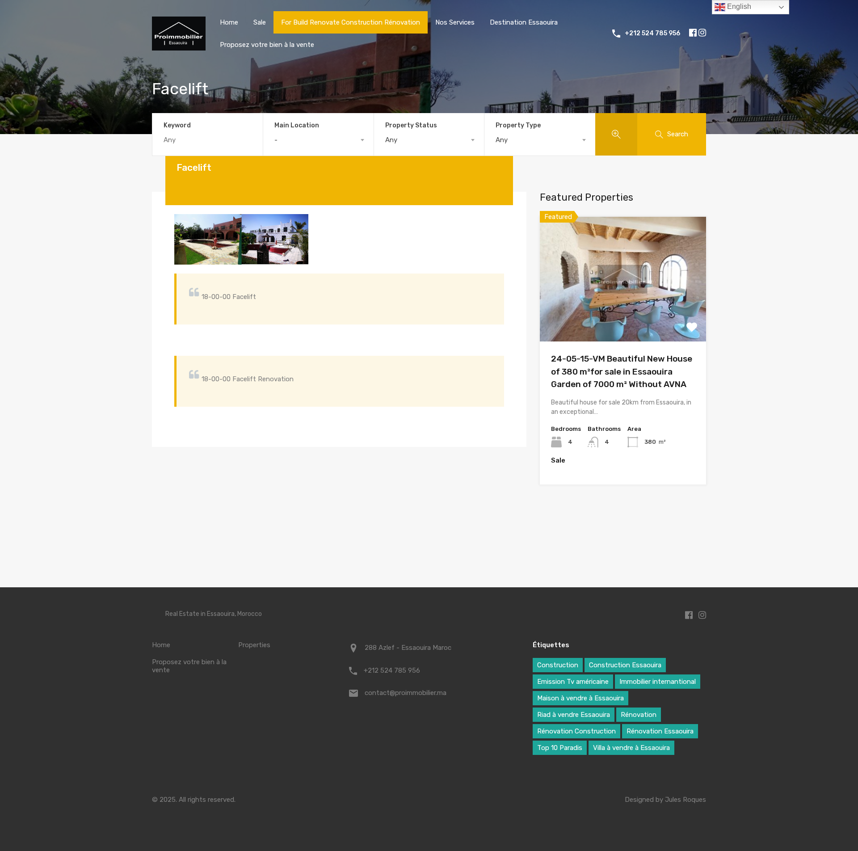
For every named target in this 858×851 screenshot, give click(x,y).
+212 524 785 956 (652, 33)
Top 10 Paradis (559, 748)
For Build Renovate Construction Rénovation (350, 22)
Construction (557, 665)
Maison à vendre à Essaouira (580, 698)
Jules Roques (685, 800)
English (738, 6)
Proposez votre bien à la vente (267, 45)
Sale (259, 22)
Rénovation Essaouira (660, 731)
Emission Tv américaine (573, 682)
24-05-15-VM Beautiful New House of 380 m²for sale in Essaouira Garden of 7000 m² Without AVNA (621, 371)
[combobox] (318, 140)
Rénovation (638, 715)
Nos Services (455, 22)
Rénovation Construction (576, 731)
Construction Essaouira (625, 665)
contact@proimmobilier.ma (405, 693)
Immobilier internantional (657, 682)
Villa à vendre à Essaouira (631, 748)
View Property (623, 316)
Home (229, 22)
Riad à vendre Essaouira (573, 715)
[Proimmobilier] (179, 46)
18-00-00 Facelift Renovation (248, 379)
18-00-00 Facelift (229, 297)
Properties (254, 645)
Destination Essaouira (524, 22)
